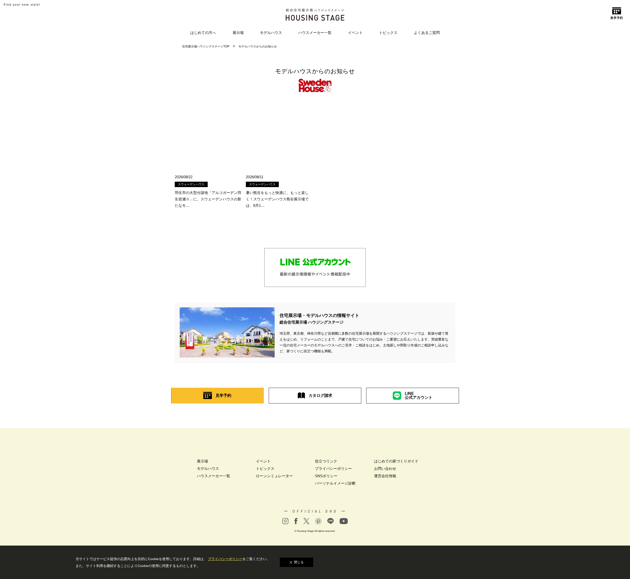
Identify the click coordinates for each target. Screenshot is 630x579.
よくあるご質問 (427, 32)
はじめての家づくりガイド (396, 461)
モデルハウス (271, 32)
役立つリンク (326, 461)
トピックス (388, 32)
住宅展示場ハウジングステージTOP (205, 46)
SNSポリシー (326, 476)
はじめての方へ (203, 32)
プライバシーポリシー (333, 468)
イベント (355, 32)
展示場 (238, 32)
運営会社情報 (385, 476)
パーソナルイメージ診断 (335, 483)
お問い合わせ (385, 468)
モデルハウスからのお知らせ (257, 46)
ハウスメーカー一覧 (314, 32)
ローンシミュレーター (274, 476)
